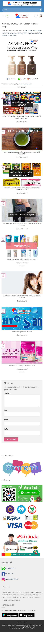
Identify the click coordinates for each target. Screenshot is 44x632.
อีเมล (6, 420)
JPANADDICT (9, 573)
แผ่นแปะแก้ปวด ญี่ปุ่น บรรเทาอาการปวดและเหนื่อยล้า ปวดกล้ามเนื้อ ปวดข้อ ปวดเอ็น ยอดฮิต (22, 117)
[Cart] (40, 15)
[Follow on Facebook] (23, 627)
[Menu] (3, 15)
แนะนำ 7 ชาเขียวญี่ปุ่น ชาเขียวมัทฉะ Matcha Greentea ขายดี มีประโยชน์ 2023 (22, 153)
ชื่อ (5, 410)
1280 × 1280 (29, 30)
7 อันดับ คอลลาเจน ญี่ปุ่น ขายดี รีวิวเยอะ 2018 (22, 365)
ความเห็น (7, 393)
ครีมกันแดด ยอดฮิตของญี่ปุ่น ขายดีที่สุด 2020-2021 (22, 259)
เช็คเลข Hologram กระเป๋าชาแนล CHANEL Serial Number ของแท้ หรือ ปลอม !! (22, 224)
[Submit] (40, 10)
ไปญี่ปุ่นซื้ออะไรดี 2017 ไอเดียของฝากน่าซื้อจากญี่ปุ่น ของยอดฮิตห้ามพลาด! (22, 297)
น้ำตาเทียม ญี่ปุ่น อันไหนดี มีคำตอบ (22, 332)
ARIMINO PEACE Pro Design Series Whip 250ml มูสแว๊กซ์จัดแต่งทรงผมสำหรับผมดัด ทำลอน (22, 33)
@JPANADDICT (10, 568)
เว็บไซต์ (6, 429)
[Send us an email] (30, 627)
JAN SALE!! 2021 (22, 622)
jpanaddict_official (11, 579)
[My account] (36, 15)
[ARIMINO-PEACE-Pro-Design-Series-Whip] (22, 59)
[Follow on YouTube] (33, 627)
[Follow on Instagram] (27, 627)
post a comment (26, 84)
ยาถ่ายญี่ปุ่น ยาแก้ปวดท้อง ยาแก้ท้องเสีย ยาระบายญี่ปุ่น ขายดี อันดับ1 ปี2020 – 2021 (22, 189)
